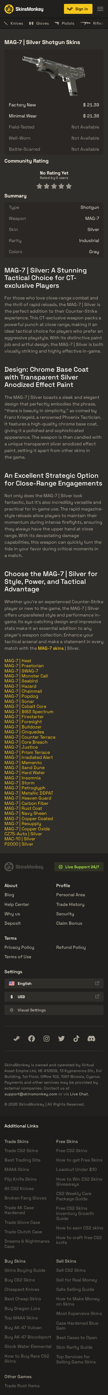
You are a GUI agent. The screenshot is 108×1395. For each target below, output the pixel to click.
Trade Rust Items (22, 1386)
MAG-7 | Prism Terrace (27, 752)
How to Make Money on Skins (78, 1301)
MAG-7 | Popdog (21, 696)
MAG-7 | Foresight (23, 722)
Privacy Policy (19, 947)
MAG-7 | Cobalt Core (25, 706)
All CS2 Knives (19, 1188)
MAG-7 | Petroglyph (24, 788)
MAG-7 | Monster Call (26, 676)
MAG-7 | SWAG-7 (21, 671)
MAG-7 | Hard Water (24, 772)
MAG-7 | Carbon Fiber (26, 803)
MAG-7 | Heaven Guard (27, 798)
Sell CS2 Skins (71, 1270)
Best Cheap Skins (22, 1299)
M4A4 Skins (16, 1169)
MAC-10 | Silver (19, 839)
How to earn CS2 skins (79, 1228)
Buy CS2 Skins (19, 1280)
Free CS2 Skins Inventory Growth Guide (75, 1213)
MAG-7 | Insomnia (22, 778)
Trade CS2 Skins (21, 1150)
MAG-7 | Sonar (19, 701)
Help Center (16, 904)
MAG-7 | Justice (21, 747)
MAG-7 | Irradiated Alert (28, 757)
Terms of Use (17, 957)
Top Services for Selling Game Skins (76, 1359)
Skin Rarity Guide (74, 1347)
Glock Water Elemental (28, 1346)
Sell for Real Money (76, 1280)
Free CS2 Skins (71, 1150)
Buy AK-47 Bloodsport (27, 1337)
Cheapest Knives (21, 1289)
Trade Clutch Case (23, 1232)
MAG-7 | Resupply (22, 823)
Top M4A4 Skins (21, 1318)
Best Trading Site (22, 1160)
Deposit (12, 923)
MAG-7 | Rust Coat (23, 808)
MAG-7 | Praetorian (24, 666)
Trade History (70, 904)
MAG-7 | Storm (19, 783)
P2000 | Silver (18, 844)
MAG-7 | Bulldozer (23, 727)
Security (65, 914)
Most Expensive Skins (79, 1313)
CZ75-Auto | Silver (23, 834)
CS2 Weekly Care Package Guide (73, 1196)
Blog (9, 895)
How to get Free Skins (79, 1160)
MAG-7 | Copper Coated (28, 818)
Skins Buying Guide (24, 1270)
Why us (12, 914)
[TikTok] (76, 1038)
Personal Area (70, 895)
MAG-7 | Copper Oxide (27, 829)
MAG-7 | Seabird (21, 681)
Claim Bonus (69, 923)
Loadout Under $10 (76, 1169)
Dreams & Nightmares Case (27, 1243)
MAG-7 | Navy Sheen (25, 813)
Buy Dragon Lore (22, 1308)
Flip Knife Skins (20, 1179)
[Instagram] (46, 1038)
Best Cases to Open (76, 1337)
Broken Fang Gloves (25, 1198)
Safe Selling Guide (75, 1289)
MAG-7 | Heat (17, 661)
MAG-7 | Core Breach (26, 742)
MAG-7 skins (51, 648)
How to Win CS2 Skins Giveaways (79, 1181)
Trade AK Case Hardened (19, 1210)
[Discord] (91, 1038)
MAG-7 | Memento (23, 762)
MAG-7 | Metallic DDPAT (28, 793)
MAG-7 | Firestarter (24, 717)
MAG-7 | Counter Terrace (29, 737)
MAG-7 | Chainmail (23, 691)
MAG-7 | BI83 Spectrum (28, 712)
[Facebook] (31, 1038)
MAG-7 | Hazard (20, 686)
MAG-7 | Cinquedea (24, 732)
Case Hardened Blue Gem (77, 1325)
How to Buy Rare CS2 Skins (26, 1358)
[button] (78, 9)
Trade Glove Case (22, 1222)
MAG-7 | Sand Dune (24, 767)
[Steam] (16, 1038)
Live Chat (79, 1093)
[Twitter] (61, 1038)
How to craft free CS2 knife (79, 1240)
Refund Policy (71, 947)
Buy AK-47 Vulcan (23, 1327)
